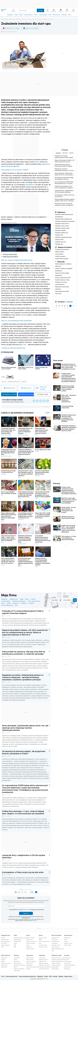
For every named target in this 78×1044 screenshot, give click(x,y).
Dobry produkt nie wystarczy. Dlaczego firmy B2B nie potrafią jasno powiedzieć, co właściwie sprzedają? (63, 165)
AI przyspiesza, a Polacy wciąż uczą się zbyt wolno (64, 195)
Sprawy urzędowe (30, 943)
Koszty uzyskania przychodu (63, 277)
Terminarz (61, 302)
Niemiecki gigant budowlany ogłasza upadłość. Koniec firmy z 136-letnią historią (65, 200)
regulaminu (26, 909)
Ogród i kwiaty (67, 945)
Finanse (33, 599)
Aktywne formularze (65, 247)
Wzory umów (67, 963)
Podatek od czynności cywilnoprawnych (61, 283)
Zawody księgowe (5, 945)
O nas (2, 976)
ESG (16, 605)
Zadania (3, 961)
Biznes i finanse (43, 937)
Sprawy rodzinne (30, 937)
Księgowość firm (5, 935)
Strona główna (4, 19)
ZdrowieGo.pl (67, 957)
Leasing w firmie (5, 601)
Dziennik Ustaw (30, 957)
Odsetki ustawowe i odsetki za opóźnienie (63, 265)
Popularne (58, 152)
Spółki (21, 599)
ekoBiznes (24, 603)
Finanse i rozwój (31, 19)
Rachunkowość (4, 939)
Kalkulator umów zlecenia (62, 223)
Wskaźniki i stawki (57, 955)
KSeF (69, 14)
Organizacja (4, 957)
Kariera (46, 976)
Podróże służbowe (56, 963)
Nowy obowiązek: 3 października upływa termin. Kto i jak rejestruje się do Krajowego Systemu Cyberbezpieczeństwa (64, 174)
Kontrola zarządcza (60, 256)
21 (67, 306)
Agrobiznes (16, 603)
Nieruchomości (56, 14)
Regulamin (40, 976)
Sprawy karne (29, 939)
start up (4, 381)
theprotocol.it (67, 967)
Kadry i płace (4, 965)
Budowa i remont (68, 943)
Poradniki (31, 603)
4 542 (31, 892)
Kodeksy (28, 968)
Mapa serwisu (68, 976)
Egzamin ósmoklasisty (19, 968)
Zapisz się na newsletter (43, 388)
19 (62, 306)
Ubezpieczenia (17, 941)
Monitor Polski (29, 959)
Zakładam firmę (14, 599)
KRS (17, 166)
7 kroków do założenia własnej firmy (13, 348)
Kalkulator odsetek (43, 963)
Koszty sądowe (59, 254)
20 (65, 306)
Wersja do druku (10, 388)
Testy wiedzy (17, 970)
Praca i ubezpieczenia (34, 601)
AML (53, 950)
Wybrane (71, 152)
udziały (23, 315)
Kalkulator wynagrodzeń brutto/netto (65, 221)
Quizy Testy (58, 293)
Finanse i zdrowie (43, 947)
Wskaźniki (61, 262)
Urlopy (15, 943)
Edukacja (64, 14)
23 (73, 306)
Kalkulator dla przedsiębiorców (63, 219)
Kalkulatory (61, 212)
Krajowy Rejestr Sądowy (61, 258)
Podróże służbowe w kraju (62, 280)
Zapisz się (26, 913)
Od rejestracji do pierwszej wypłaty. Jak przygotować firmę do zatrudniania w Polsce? (64, 178)
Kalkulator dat (59, 244)
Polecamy (56, 483)
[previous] (16, 892)
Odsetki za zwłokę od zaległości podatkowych (63, 269)
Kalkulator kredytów (60, 230)
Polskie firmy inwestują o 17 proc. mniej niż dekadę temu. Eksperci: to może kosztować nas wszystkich (64, 187)
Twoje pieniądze (43, 14)
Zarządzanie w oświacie (19, 965)
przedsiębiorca (30, 184)
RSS (50, 976)
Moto (50, 14)
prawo (39, 279)
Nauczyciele (17, 961)
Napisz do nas (27, 388)
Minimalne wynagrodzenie (58, 959)
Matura (15, 967)
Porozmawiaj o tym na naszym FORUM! (14, 170)
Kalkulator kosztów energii (62, 228)
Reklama (60, 976)
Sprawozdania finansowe (58, 948)
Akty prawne (29, 955)
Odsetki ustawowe (56, 965)
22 (70, 306)
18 (59, 306)
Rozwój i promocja (5, 963)
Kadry (16, 14)
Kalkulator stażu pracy (44, 965)
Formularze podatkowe (69, 965)
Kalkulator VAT (59, 235)
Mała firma (23, 19)
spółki (16, 129)
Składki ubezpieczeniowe (58, 961)
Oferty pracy (67, 968)
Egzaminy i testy (18, 963)
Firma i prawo (58, 360)
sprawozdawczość (7, 166)
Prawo (35, 14)
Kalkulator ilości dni (60, 242)
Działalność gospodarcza (62, 249)
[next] (36, 892)
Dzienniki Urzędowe (31, 961)
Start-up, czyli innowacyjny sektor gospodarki (16, 320)
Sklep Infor (29, 947)
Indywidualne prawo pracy (20, 937)
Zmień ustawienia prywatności (27, 976)
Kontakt (55, 976)
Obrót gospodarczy (5, 941)
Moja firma (12, 19)
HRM (15, 947)
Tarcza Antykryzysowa (7, 605)
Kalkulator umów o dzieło (62, 226)
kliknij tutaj (34, 920)
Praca (27, 945)
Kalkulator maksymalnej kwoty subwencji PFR (63, 238)
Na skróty (66, 955)
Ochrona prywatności (11, 976)
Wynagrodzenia (17, 939)
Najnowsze (65, 152)
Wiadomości (67, 937)
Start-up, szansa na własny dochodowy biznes (16, 260)
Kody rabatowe (67, 961)
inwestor (28, 293)
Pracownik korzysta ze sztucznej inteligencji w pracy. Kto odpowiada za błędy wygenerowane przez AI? (64, 204)
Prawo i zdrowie (30, 948)
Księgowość (10, 14)
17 (56, 306)
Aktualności (4, 599)
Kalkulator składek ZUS (61, 232)
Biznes (21, 14)
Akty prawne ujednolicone (32, 967)
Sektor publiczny (28, 14)
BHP (15, 945)
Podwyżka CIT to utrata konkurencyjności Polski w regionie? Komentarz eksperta (64, 156)
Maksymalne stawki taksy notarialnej (62, 288)
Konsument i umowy (31, 941)
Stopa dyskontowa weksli (62, 291)
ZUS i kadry (4, 943)
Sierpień (70, 302)
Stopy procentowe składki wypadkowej (62, 274)
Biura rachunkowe (56, 935)
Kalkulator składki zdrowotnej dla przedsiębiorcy (64, 215)
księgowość (45, 164)
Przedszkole (17, 957)
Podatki (9, 603)
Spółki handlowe (59, 251)
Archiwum (66, 959)
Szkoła (15, 959)
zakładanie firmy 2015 (14, 381)
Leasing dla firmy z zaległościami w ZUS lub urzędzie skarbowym (64, 191)
